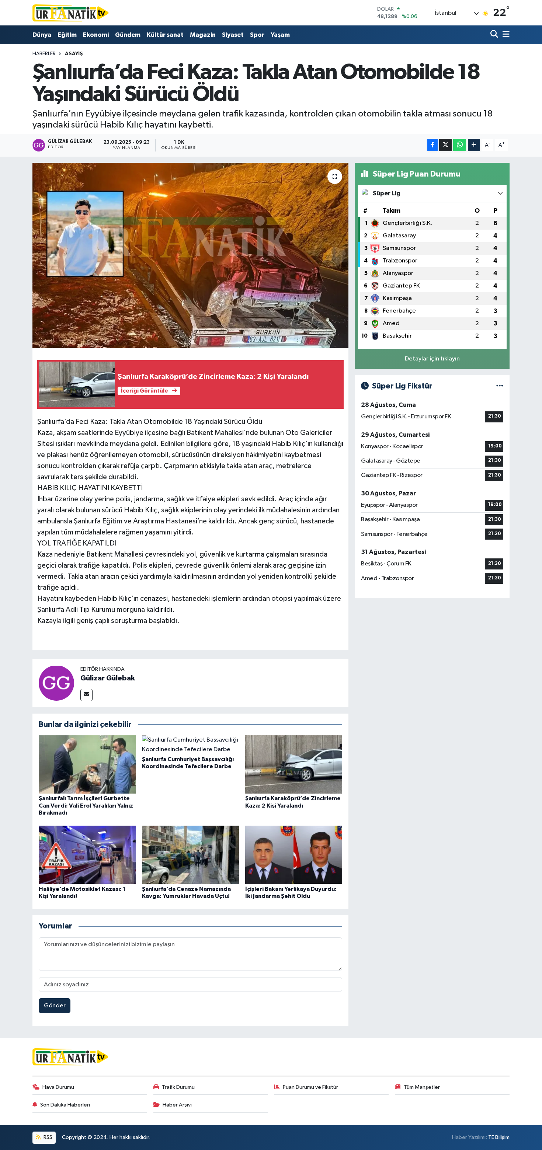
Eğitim (67, 35)
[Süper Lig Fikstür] (499, 386)
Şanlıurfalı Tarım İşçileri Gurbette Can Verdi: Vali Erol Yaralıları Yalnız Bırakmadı (86, 805)
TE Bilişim (499, 1137)
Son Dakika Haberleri (65, 1105)
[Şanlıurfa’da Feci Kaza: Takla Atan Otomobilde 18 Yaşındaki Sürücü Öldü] (190, 255)
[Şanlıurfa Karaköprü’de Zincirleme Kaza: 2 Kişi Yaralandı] (293, 764)
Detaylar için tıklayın (432, 359)
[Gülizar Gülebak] (56, 683)
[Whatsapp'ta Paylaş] (459, 145)
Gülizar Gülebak (107, 678)
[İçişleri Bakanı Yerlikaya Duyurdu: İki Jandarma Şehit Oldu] (293, 854)
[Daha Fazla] (474, 145)
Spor (257, 35)
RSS (47, 1137)
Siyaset (233, 35)
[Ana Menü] (505, 35)
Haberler (44, 53)
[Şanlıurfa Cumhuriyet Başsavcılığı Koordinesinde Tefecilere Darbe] (190, 745)
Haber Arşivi (177, 1105)
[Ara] (495, 35)
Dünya (41, 35)
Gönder (55, 1006)
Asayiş (74, 53)
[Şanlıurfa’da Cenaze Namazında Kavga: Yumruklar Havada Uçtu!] (190, 854)
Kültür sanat (165, 35)
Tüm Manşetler (422, 1087)
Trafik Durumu (178, 1087)
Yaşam (280, 35)
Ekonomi (96, 35)
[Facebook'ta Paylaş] (432, 145)
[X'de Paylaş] (445, 145)
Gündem (127, 35)
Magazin (203, 35)
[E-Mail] (86, 695)
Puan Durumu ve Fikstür (310, 1087)
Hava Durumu (58, 1087)
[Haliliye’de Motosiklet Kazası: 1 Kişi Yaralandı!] (87, 854)
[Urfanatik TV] (71, 12)
